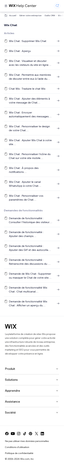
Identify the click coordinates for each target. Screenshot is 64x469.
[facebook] (7, 434)
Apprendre (12, 390)
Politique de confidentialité (19, 453)
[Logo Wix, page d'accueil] (11, 326)
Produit (10, 369)
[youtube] (13, 434)
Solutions (11, 380)
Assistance (12, 401)
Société (10, 412)
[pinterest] (30, 434)
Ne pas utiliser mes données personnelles (27, 441)
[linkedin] (42, 434)
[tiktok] (25, 434)
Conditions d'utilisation (17, 447)
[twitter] (36, 434)
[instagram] (19, 434)
